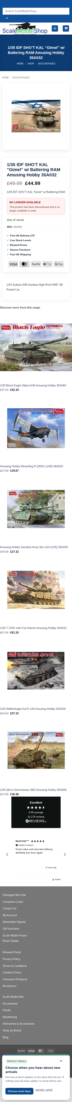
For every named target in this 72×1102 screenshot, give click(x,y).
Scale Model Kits (13, 996)
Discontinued (46, 63)
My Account (10, 915)
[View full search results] (6, 4)
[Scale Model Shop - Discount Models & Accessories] (25, 29)
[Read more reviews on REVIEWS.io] (36, 821)
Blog (5, 1037)
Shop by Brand (12, 1030)
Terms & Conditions (15, 965)
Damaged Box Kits (14, 895)
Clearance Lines (13, 901)
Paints (6, 1010)
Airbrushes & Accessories (18, 1023)
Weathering (10, 1017)
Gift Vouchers (11, 928)
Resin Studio (11, 940)
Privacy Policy (11, 959)
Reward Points (12, 952)
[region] (36, 855)
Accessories (10, 1003)
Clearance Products (15, 979)
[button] (55, 28)
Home (20, 63)
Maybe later (44, 1090)
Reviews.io (9, 985)
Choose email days (19, 1091)
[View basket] (66, 28)
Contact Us (9, 908)
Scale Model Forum (15, 935)
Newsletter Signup (14, 921)
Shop (31, 63)
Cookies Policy (12, 972)
